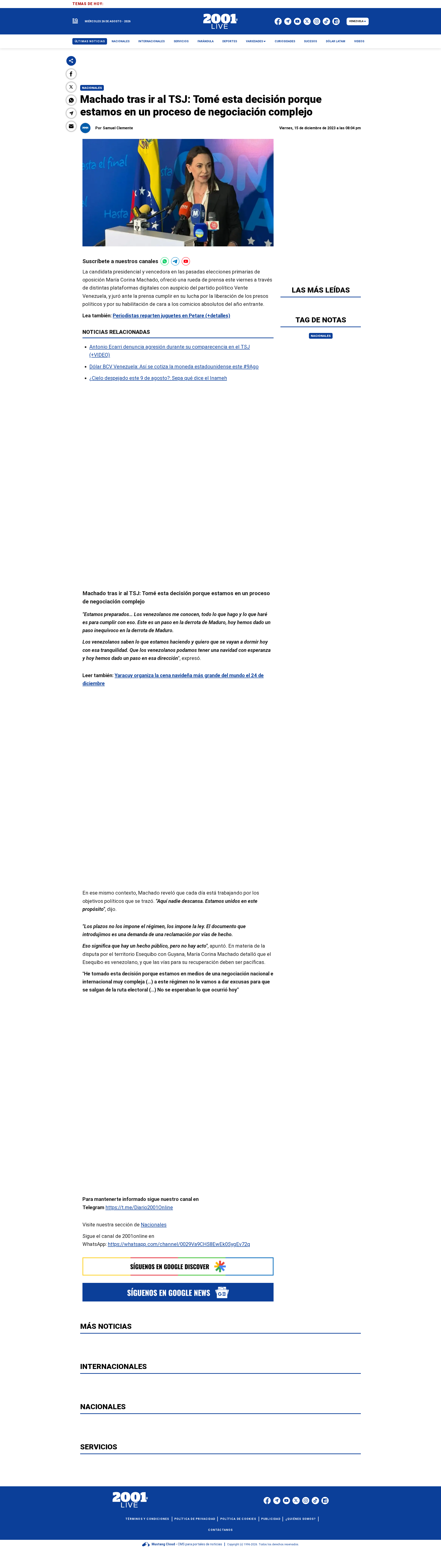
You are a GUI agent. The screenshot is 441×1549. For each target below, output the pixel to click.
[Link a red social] (267, 1500)
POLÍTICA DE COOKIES (238, 1519)
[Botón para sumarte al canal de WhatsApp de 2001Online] (165, 261)
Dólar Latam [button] (335, 41)
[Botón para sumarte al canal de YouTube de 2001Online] (186, 261)
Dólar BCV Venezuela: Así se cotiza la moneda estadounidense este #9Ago (174, 366)
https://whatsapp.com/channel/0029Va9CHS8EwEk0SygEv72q (179, 1244)
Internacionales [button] (151, 41)
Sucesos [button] (310, 41)
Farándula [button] (206, 41)
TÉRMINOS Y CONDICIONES (147, 1519)
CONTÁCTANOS (220, 1530)
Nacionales (92, 88)
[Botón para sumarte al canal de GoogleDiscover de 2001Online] (178, 1266)
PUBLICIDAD (270, 1519)
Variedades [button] (254, 41)
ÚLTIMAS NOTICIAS (90, 41)
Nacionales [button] (121, 41)
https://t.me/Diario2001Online (139, 1207)
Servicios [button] (181, 41)
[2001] (220, 21)
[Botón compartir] (71, 61)
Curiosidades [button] (285, 41)
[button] (71, 74)
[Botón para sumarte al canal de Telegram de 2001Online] (175, 261)
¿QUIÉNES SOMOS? (301, 1519)
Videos (359, 41)
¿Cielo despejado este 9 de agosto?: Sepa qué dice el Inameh (158, 378)
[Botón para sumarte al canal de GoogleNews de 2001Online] (178, 1292)
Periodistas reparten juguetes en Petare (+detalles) (171, 315)
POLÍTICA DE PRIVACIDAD (194, 1519)
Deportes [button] (229, 41)
